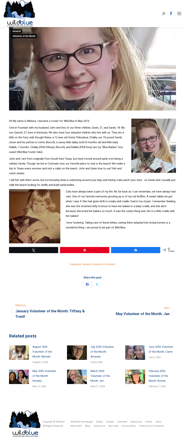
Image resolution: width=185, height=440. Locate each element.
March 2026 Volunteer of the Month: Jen (100, 375)
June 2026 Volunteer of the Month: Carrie (161, 349)
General (16, 31)
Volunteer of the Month (23, 36)
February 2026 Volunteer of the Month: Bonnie (158, 375)
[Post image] (19, 352)
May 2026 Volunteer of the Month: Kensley (44, 375)
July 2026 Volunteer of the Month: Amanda (102, 351)
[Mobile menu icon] (179, 13)
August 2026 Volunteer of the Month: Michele (42, 351)
